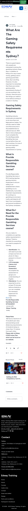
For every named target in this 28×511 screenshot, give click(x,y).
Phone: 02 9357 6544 (7, 451)
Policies (3, 496)
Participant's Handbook (8, 501)
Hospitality (8, 343)
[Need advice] (21, 8)
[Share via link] (18, 348)
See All (20, 359)
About (3, 482)
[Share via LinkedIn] (14, 348)
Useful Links (4, 488)
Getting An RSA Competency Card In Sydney (13, 378)
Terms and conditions (7, 499)
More (13, 16)
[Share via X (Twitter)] (10, 348)
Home (3, 479)
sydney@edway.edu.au (12, 448)
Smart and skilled (6, 493)
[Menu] (25, 8)
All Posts (6, 16)
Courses (3, 485)
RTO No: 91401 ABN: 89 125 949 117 (12, 429)
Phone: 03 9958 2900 (7, 466)
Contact (3, 490)
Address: (4, 457)
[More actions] (21, 25)
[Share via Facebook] (6, 348)
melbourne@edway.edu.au (13, 469)
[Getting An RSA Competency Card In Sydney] (14, 368)
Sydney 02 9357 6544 (7, 1)
